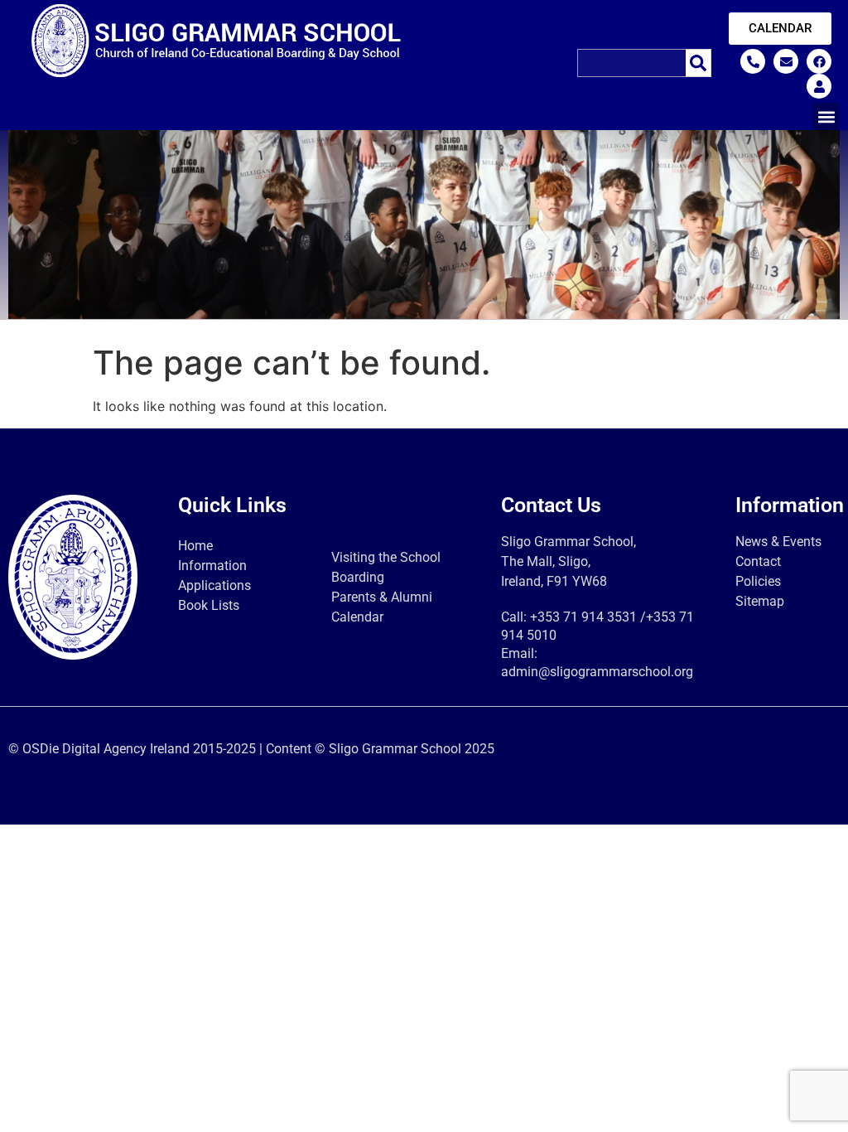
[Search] (698, 63)
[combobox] (631, 63)
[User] (819, 86)
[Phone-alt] (752, 61)
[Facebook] (819, 61)
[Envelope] (785, 61)
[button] (826, 116)
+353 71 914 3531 (583, 617)
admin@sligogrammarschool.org (597, 672)
